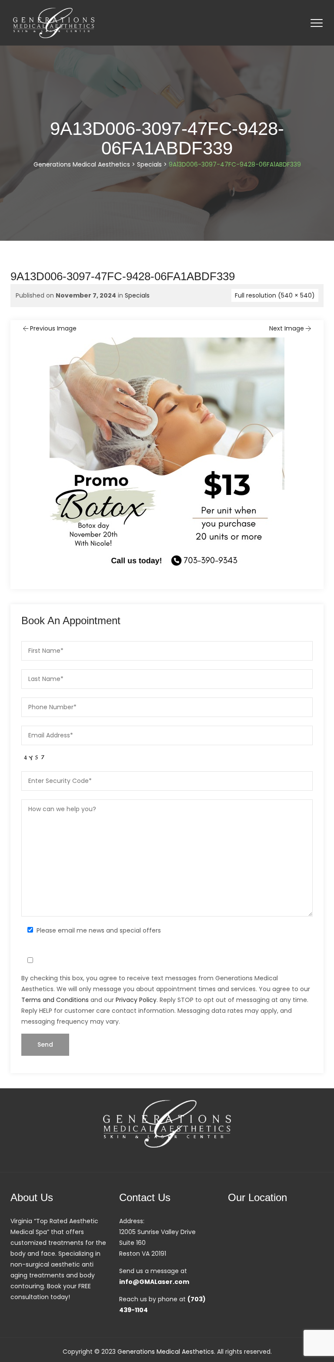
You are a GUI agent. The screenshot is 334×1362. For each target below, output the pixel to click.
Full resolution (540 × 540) (275, 295)
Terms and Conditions (55, 999)
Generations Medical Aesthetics (165, 1351)
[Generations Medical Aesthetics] (53, 23)
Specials (137, 295)
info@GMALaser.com (154, 1281)
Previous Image (53, 328)
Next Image (286, 328)
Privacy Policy (136, 999)
